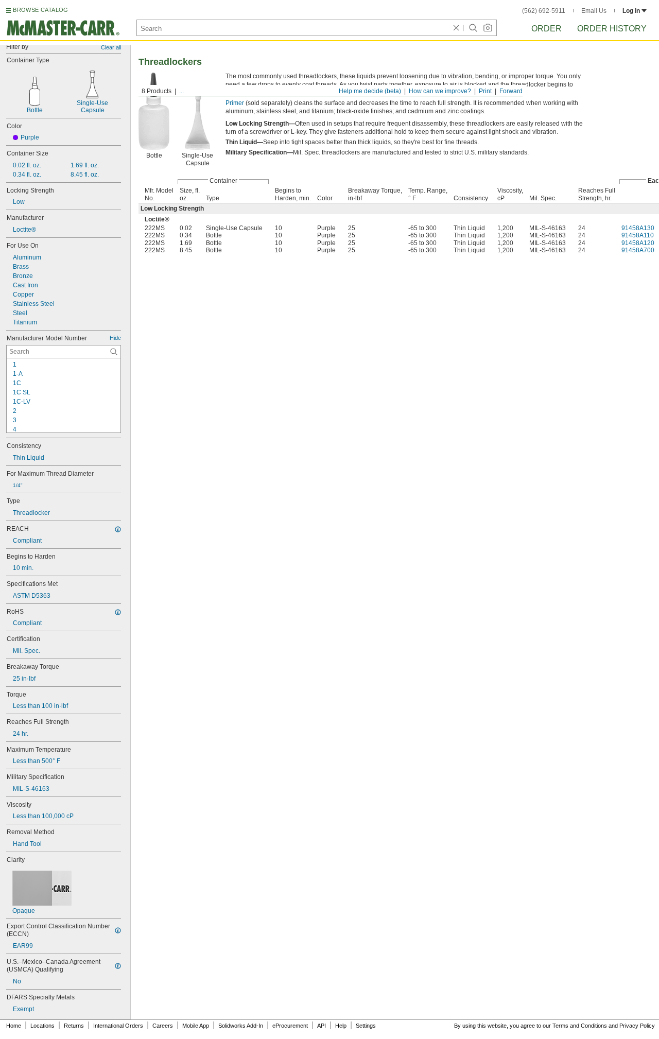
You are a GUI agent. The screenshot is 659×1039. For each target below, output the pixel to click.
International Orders (118, 1026)
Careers (162, 1026)
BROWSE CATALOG (40, 10)
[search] (114, 352)
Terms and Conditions (579, 1026)
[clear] (456, 28)
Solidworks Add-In (240, 1026)
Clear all (111, 47)
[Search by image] (487, 28)
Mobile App (195, 1026)
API (321, 1026)
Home (13, 1026)
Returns (74, 1026)
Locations (42, 1026)
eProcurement (290, 1026)
